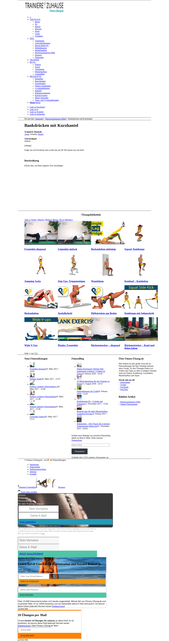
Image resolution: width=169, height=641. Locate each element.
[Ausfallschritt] (74, 308)
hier (62, 526)
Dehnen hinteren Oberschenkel (43, 407)
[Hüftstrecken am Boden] (108, 308)
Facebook (124, 387)
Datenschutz (77, 440)
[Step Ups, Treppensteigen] (74, 276)
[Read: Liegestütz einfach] (32, 414)
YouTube (124, 389)
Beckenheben (31, 313)
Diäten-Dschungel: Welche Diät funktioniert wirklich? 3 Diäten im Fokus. (91, 371)
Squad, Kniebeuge (134, 249)
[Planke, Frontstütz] (74, 340)
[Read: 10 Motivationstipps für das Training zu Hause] (79, 379)
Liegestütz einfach (67, 249)
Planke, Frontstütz (68, 345)
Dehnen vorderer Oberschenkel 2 (43, 386)
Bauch (40, 134)
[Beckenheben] (41, 308)
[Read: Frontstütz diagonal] (32, 366)
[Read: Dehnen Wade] (32, 376)
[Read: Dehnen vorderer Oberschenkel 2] (32, 384)
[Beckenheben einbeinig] (108, 244)
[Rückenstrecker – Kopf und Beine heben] (141, 340)
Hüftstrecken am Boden (104, 313)
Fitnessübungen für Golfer (88, 391)
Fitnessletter (125, 382)
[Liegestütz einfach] (74, 244)
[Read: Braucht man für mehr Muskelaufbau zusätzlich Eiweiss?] (79, 409)
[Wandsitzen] (108, 276)
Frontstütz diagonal (35, 249)
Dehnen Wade (36, 379)
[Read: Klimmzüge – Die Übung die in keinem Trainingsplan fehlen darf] (79, 421)
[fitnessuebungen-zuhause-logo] (44, 12)
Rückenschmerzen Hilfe (130, 402)
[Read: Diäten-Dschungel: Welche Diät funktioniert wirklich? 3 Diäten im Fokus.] (79, 366)
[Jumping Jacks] (41, 276)
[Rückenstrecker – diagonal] (108, 340)
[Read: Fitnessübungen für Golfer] (79, 389)
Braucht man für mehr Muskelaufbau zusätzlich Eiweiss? (92, 412)
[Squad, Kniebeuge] (141, 244)
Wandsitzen (97, 281)
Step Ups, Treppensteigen (71, 281)
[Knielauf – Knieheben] (141, 276)
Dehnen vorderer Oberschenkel (43, 396)
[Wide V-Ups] (41, 340)
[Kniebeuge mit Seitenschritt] (141, 308)
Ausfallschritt (65, 313)
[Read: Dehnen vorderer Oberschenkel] (32, 394)
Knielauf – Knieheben (136, 281)
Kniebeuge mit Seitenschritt (139, 313)
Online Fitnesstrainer (129, 404)
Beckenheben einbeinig (103, 249)
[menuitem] (94, 17)
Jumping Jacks (32, 281)
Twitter (123, 385)
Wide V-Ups (30, 345)
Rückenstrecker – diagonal (105, 345)
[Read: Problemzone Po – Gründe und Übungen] (79, 399)
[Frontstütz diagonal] (41, 244)
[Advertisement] (144, 166)
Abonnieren (79, 451)
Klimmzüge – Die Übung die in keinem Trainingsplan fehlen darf (93, 425)
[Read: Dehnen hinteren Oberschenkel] (32, 404)
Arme (26, 134)
